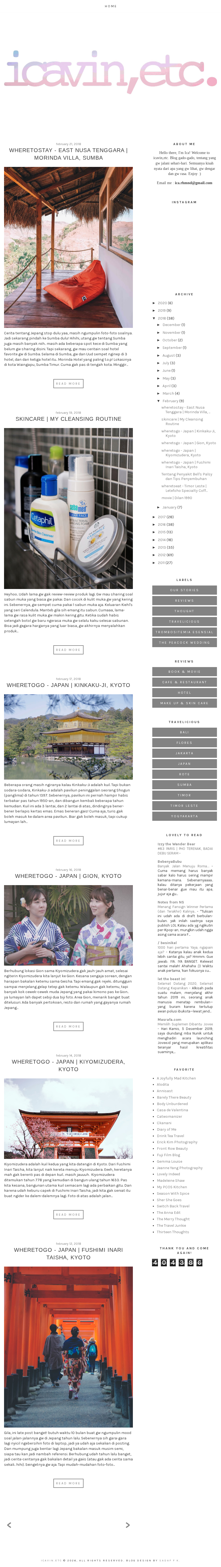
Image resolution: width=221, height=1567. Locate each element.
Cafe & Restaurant (184, 682)
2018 (162, 318)
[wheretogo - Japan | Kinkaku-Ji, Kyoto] (68, 738)
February (171, 401)
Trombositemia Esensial (184, 632)
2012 (162, 555)
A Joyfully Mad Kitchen (176, 1078)
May (167, 378)
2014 (162, 540)
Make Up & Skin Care (184, 703)
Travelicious (184, 621)
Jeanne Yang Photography (180, 1168)
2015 (162, 532)
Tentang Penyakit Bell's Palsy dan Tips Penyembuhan (186, 476)
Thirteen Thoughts (173, 1232)
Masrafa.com (169, 1019)
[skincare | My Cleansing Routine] (68, 510)
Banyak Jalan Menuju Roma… (185, 866)
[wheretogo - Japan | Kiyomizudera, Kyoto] (68, 1120)
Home (111, 6)
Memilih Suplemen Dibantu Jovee (185, 1024)
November (172, 332)
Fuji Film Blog (168, 1155)
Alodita (163, 1084)
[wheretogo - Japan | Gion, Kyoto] (68, 926)
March (169, 393)
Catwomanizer (169, 1116)
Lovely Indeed (168, 1174)
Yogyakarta (184, 816)
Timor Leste (185, 806)
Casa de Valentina (172, 1110)
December (172, 324)
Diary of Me (166, 1129)
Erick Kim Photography (177, 1142)
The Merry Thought (173, 1219)
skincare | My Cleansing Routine (69, 419)
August (169, 355)
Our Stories (184, 590)
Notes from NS (171, 902)
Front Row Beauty (172, 1148)
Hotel (184, 693)
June (167, 370)
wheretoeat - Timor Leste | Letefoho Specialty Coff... (184, 488)
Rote (184, 774)
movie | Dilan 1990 (176, 498)
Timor (184, 795)
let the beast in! (171, 979)
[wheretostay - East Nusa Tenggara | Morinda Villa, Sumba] (68, 249)
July (166, 363)
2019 (162, 310)
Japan (184, 764)
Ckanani (164, 1123)
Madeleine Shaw (171, 1180)
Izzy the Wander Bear (176, 844)
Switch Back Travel (173, 1206)
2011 (161, 562)
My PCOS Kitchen (172, 1187)
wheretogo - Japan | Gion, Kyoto (68, 876)
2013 (162, 547)
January (170, 507)
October (170, 340)
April (167, 386)
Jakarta (185, 753)
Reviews (184, 600)
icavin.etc (52, 1560)
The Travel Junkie (171, 1225)
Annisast (165, 1091)
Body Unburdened (172, 1104)
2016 (162, 524)
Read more (68, 383)
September (173, 347)
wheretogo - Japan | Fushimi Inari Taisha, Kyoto (185, 464)
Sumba (184, 785)
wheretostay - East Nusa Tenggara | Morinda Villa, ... (185, 409)
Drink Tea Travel (170, 1136)
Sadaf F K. (169, 1560)
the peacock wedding (184, 642)
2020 (163, 303)
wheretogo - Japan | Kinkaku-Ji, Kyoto (68, 685)
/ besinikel (167, 943)
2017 (162, 517)
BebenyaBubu (170, 861)
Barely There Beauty (174, 1097)
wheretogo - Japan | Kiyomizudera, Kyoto (181, 452)
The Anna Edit (169, 1212)
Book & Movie (184, 672)
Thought (185, 611)
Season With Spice (173, 1193)
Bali (184, 732)
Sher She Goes (169, 1200)
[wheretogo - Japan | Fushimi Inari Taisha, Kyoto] (68, 1348)
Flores (185, 743)
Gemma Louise (169, 1161)
